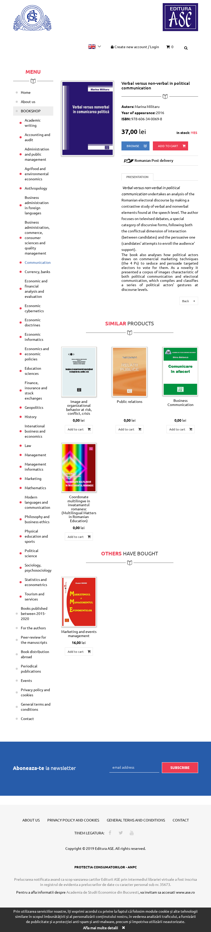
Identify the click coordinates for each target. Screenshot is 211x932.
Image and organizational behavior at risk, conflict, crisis (79, 407)
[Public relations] (129, 372)
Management (35, 454)
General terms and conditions (35, 706)
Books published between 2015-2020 (34, 613)
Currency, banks (37, 271)
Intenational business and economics (35, 430)
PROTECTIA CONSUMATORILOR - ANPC (105, 867)
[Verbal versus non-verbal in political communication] (87, 118)
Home (26, 92)
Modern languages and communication (37, 502)
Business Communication (181, 402)
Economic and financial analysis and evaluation (36, 288)
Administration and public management (37, 154)
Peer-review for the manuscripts (34, 640)
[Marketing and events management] (78, 602)
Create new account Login (137, 46)
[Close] (123, 927)
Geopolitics (34, 407)
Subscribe (179, 767)
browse (133, 146)
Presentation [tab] (137, 177)
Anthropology (36, 188)
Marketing (33, 478)
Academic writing (33, 123)
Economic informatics (34, 337)
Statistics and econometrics (36, 582)
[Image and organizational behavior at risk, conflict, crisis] (78, 372)
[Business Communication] (180, 371)
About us (28, 101)
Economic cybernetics (34, 308)
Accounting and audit (37, 137)
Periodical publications (31, 668)
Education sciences (33, 371)
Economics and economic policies (37, 353)
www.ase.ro (185, 892)
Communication (38, 262)
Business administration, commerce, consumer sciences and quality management (37, 237)
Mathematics (35, 487)
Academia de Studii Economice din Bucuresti (102, 892)
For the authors (33, 627)
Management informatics (35, 466)
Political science (31, 553)
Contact (27, 718)
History (31, 416)
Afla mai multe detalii (100, 927)
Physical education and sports (36, 536)
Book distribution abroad (35, 654)
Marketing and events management (78, 633)
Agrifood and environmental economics (37, 173)
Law (28, 445)
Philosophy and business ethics (37, 519)
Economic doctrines (33, 322)
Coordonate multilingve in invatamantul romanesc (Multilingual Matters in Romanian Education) (78, 508)
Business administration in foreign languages (37, 205)
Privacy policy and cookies (35, 692)
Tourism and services (34, 596)
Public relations (129, 401)
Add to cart (168, 146)
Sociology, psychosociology (38, 567)
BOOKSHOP (31, 110)
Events (26, 680)
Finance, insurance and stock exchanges (36, 390)
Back (186, 301)
